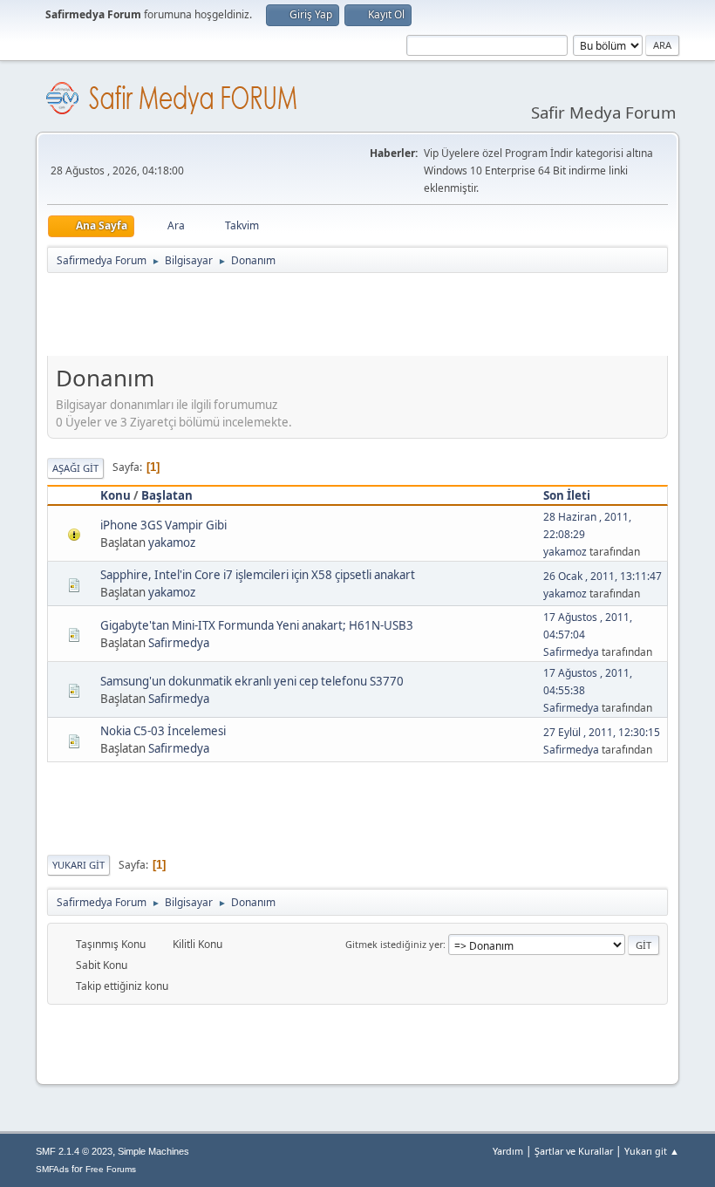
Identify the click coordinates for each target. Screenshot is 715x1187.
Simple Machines (153, 1151)
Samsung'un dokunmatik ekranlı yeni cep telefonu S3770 (252, 681)
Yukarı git (78, 864)
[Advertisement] (364, 318)
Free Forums (110, 1169)
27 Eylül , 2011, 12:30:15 (601, 732)
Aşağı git (75, 467)
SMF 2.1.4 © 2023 (74, 1151)
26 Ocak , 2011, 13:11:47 (602, 576)
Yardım (508, 1150)
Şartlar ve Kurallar (574, 1150)
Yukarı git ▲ (651, 1150)
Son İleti (566, 495)
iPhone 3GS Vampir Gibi (163, 525)
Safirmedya (178, 643)
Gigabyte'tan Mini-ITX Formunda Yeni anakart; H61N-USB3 (256, 625)
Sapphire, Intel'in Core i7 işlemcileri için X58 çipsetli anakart (257, 575)
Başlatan (167, 495)
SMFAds (52, 1169)
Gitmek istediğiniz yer (394, 944)
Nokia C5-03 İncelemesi (163, 731)
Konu (115, 495)
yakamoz (171, 542)
